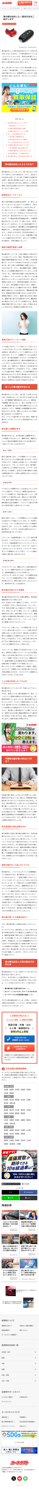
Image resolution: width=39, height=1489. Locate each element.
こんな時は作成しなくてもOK (19, 142)
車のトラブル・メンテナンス (12, 1184)
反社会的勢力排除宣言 (27, 1421)
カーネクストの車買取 (9, 1335)
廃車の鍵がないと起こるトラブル (20, 150)
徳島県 (6, 1133)
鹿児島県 (12, 1143)
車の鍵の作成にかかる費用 (18, 139)
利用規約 (22, 1417)
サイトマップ (6, 1401)
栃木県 (11, 1099)
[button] (28, 1198)
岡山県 (17, 1130)
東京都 (6, 1103)
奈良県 (28, 1120)
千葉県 (28, 1099)
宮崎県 (6, 1143)
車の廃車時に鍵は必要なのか (19, 148)
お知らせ (22, 1426)
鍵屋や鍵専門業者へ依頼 (18, 128)
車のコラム (23, 1330)
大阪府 (6, 1120)
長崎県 (17, 1140)
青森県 (11, 1089)
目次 (16, 119)
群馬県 (17, 1099)
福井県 (23, 1110)
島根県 (11, 1130)
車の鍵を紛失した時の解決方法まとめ (20, 156)
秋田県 (28, 1089)
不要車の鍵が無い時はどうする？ (19, 145)
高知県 (23, 1133)
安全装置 (26, 1184)
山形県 (6, 1093)
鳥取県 (6, 1130)
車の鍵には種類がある (17, 137)
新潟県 (6, 1110)
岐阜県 (11, 1113)
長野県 (6, 1113)
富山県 (11, 1110)
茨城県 (6, 1099)
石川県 (17, 1110)
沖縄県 (19, 1143)
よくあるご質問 (7, 1397)
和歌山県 (12, 1123)
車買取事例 (5, 1330)
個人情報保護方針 (7, 1421)
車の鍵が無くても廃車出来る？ (20, 153)
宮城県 (23, 1089)
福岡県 (6, 1140)
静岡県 (17, 1113)
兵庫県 (11, 1120)
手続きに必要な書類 (26, 1325)
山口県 (28, 1130)
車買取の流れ (6, 1325)
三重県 (6, 1123)
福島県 (11, 1093)
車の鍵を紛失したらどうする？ (18, 123)
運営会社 (4, 1417)
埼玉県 (23, 1099)
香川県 (11, 1133)
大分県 (28, 1140)
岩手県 (17, 1089)
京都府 (17, 1120)
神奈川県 (12, 1103)
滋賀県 (23, 1120)
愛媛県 (17, 1133)
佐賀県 (11, 1140)
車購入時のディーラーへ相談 (19, 131)
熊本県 (23, 1140)
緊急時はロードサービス (18, 125)
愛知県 (23, 1113)
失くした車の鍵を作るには (16, 134)
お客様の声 (23, 1397)
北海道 (6, 1089)
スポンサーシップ (7, 1426)
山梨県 (28, 1110)
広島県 (23, 1130)
